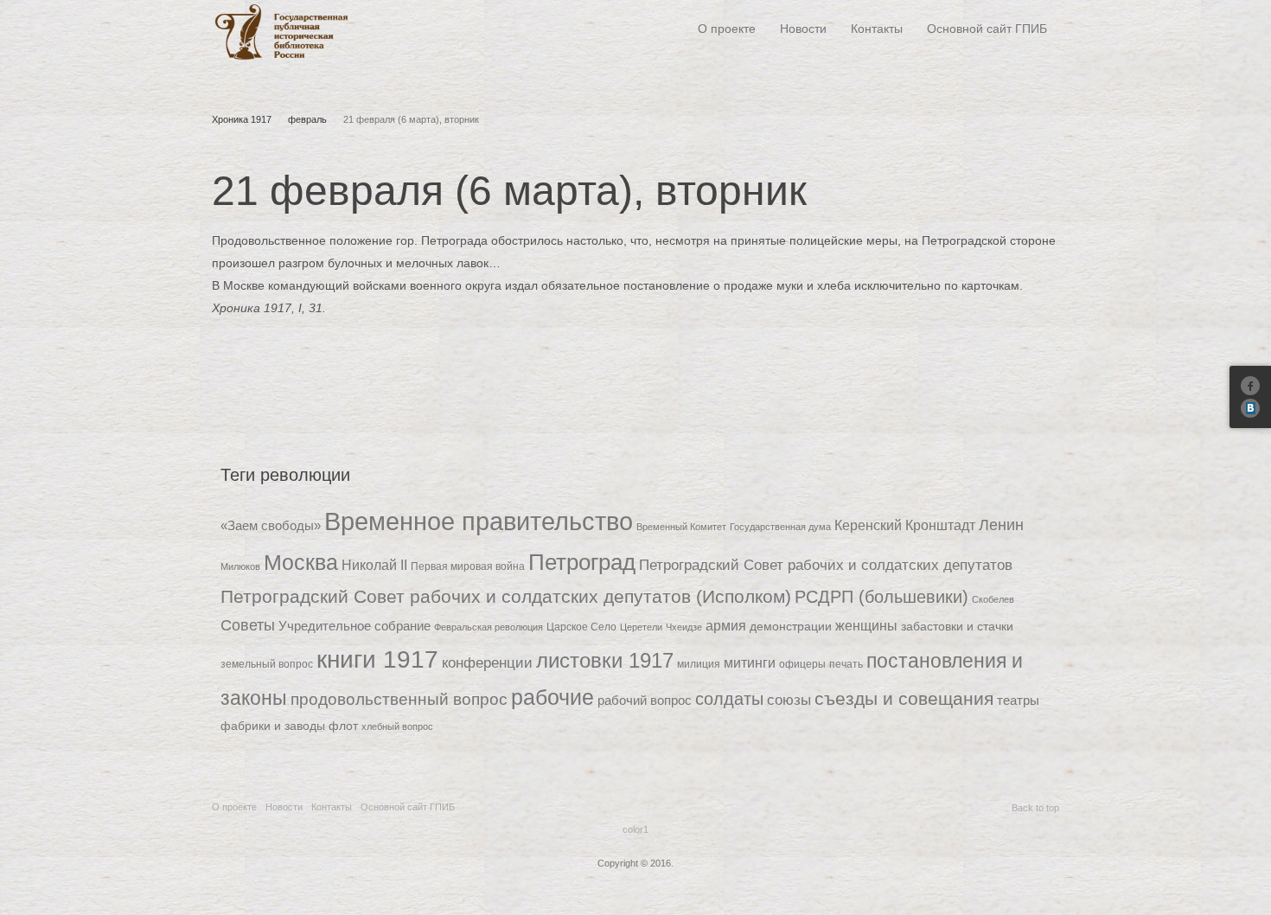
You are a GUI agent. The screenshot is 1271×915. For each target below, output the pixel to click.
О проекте (727, 28)
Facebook (1250, 385)
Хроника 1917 (241, 119)
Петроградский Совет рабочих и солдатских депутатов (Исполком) (505, 596)
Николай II (374, 565)
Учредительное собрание (354, 626)
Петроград (582, 562)
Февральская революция (488, 627)
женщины (866, 625)
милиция (698, 663)
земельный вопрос (266, 663)
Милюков (240, 566)
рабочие (552, 697)
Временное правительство (478, 521)
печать (846, 663)
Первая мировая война (468, 566)
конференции (487, 663)
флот (343, 726)
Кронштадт (940, 525)
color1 (635, 829)
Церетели (641, 627)
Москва (301, 562)
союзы (789, 700)
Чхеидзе (684, 627)
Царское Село (581, 626)
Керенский (868, 525)
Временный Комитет (681, 526)
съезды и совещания (903, 698)
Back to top (1035, 808)
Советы (247, 625)
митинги (750, 662)
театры (1018, 700)
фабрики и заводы (272, 726)
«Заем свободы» (270, 526)
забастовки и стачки (957, 626)
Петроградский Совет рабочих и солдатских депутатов (825, 565)
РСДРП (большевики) (881, 596)
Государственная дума (780, 526)
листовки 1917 (605, 660)
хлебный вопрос (397, 726)
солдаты (729, 698)
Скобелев (993, 599)
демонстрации (791, 626)
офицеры (802, 663)
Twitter (1250, 408)
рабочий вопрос (644, 700)
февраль (307, 119)
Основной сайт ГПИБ (987, 28)
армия (726, 625)
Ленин (1001, 525)
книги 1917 (377, 659)
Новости (803, 28)
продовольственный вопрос (399, 699)
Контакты (877, 28)
